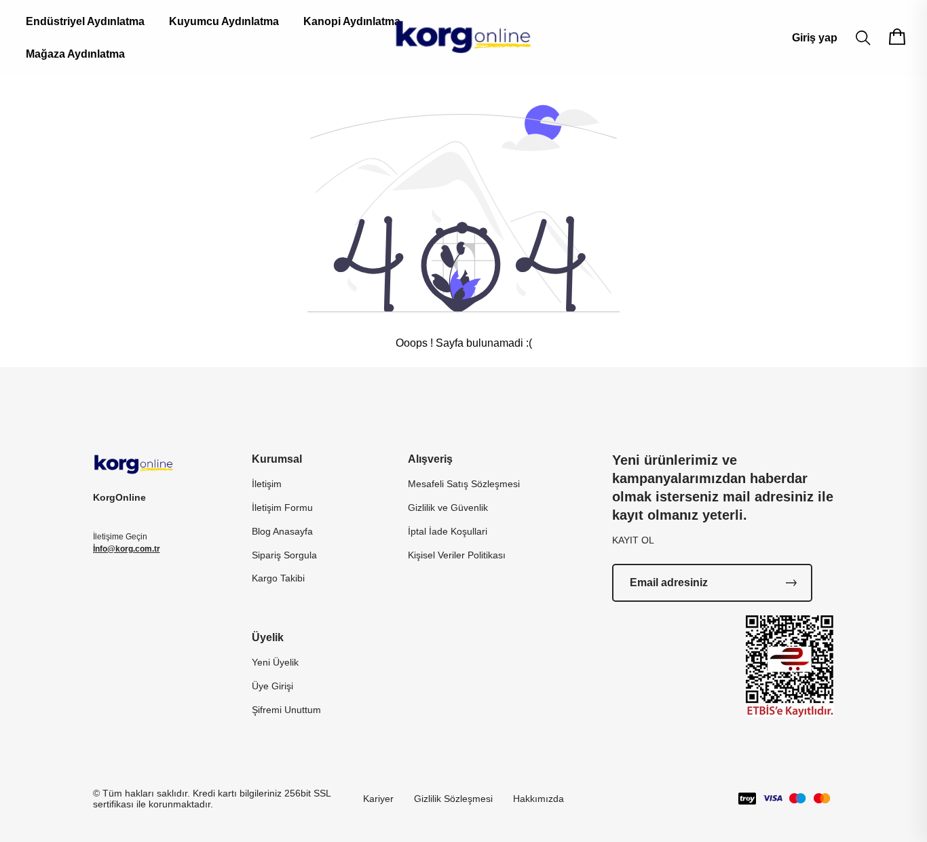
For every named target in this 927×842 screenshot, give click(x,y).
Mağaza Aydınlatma (75, 54)
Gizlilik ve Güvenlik (448, 507)
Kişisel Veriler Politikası (457, 555)
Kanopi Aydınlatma (351, 21)
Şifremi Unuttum (286, 709)
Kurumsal (277, 459)
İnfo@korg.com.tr (126, 549)
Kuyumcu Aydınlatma (224, 21)
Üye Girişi (272, 686)
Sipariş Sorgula (284, 555)
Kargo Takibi (278, 578)
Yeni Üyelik (275, 662)
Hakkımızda (538, 798)
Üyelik (268, 637)
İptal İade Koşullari (447, 531)
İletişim (267, 483)
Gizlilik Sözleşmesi (453, 798)
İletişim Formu (282, 507)
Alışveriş (430, 459)
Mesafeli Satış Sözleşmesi (464, 483)
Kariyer (378, 798)
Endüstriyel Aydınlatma (85, 21)
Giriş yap (814, 37)
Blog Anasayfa (282, 531)
